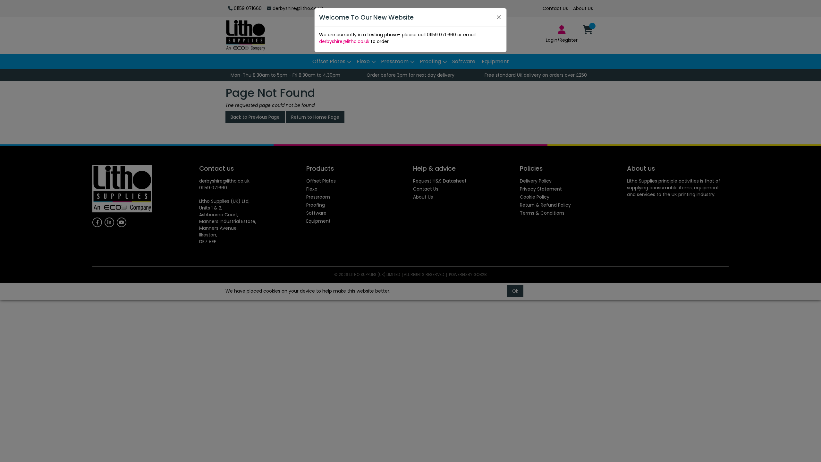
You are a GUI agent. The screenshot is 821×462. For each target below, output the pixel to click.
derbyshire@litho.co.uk (344, 41)
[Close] (498, 17)
